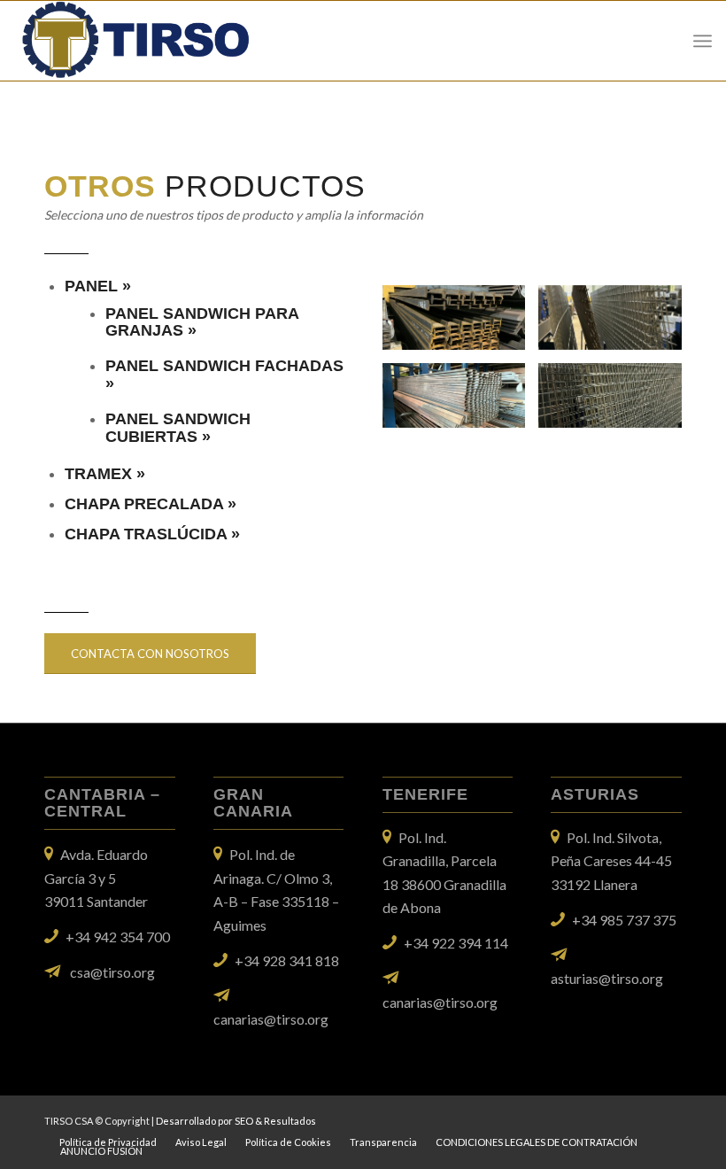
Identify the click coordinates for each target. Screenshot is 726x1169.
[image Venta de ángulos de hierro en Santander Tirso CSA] (460, 324)
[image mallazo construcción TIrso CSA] (616, 402)
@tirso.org (631, 978)
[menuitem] (108, 1142)
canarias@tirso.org (270, 1018)
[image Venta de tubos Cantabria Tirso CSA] (460, 402)
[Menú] (702, 41)
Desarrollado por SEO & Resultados (236, 1120)
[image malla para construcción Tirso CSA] (616, 324)
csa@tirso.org (112, 972)
